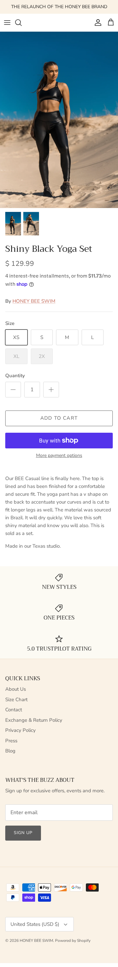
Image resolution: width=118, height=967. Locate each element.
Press (11, 740)
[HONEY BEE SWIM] (59, 22)
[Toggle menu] (7, 22)
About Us (15, 689)
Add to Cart (59, 418)
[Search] (21, 22)
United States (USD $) (34, 924)
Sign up (23, 833)
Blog (10, 751)
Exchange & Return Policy (33, 720)
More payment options (59, 456)
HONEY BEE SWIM (33, 301)
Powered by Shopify (72, 940)
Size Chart (16, 699)
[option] (59, 120)
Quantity (15, 375)
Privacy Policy (20, 730)
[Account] (96, 22)
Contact (13, 709)
